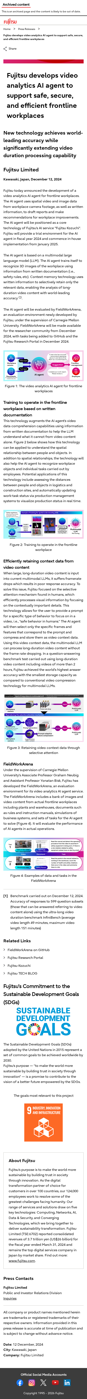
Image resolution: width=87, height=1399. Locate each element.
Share (12, 48)
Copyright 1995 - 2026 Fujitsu (43, 1393)
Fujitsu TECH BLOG (22, 973)
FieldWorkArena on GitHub (29, 950)
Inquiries (9, 1298)
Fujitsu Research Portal (25, 958)
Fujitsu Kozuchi (19, 966)
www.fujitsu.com (22, 1261)
